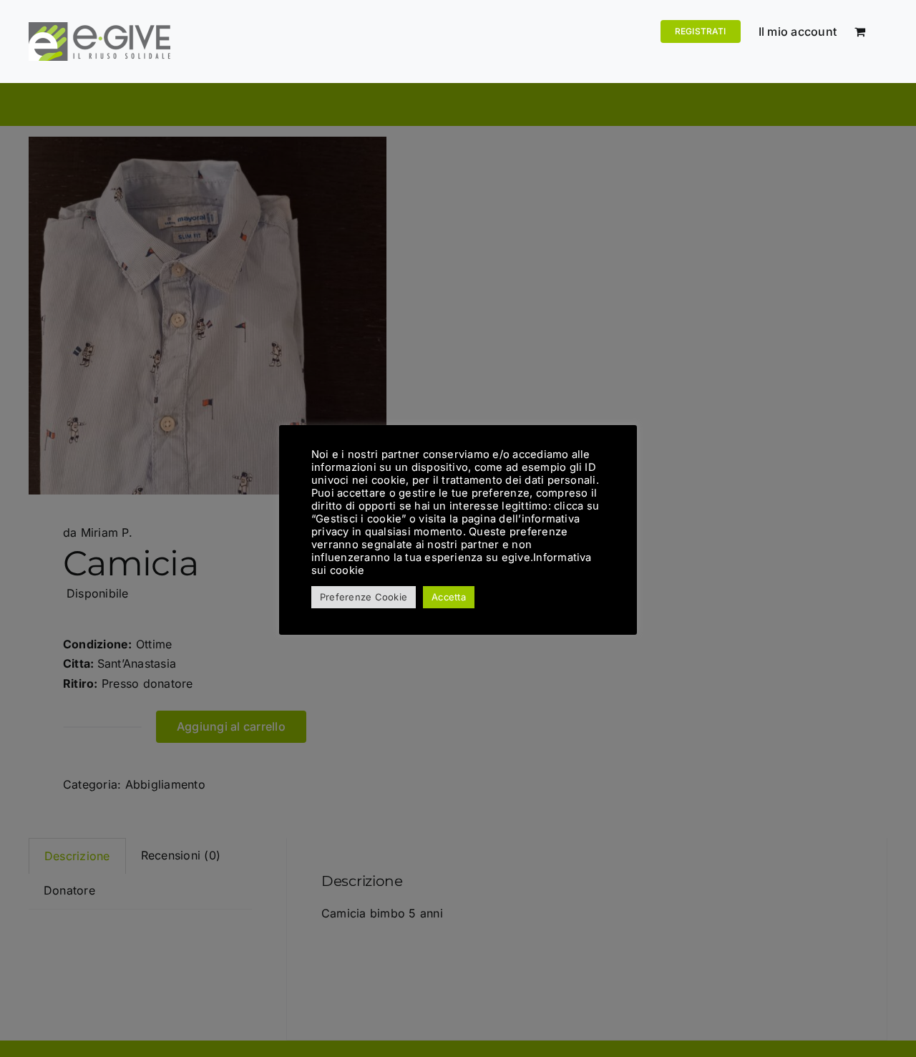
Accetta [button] (449, 597)
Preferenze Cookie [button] (363, 597)
